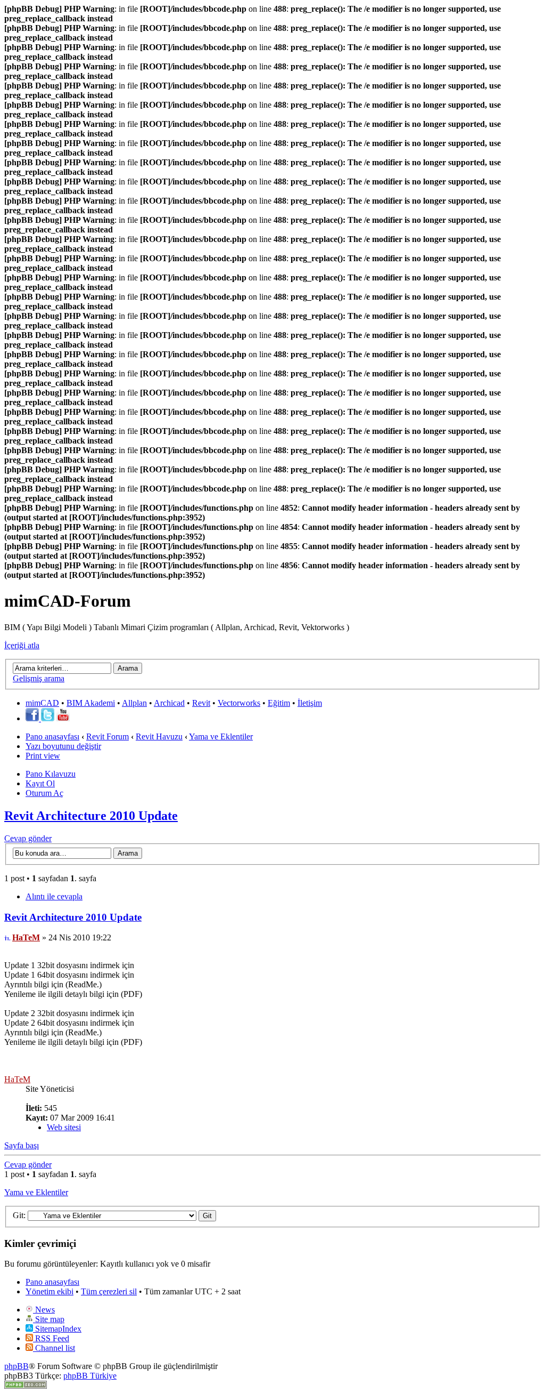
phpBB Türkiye (90, 1375)
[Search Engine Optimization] (25, 1385)
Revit (201, 702)
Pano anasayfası (52, 736)
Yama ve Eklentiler (221, 736)
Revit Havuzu (159, 736)
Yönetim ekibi (49, 1291)
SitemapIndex (57, 1328)
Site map (48, 1319)
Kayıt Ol (40, 783)
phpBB (16, 1366)
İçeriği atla (21, 645)
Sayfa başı (21, 1145)
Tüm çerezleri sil (109, 1291)
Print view (43, 755)
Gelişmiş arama (38, 678)
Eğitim (279, 702)
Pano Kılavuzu (51, 773)
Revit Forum (107, 736)
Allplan (134, 702)
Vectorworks (239, 702)
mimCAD (42, 702)
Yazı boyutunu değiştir (63, 746)
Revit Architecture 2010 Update (91, 816)
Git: (19, 1215)
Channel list (54, 1347)
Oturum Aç (44, 793)
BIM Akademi (91, 702)
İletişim (310, 702)
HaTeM (26, 937)
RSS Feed (51, 1338)
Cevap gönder (28, 838)
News (44, 1309)
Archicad (169, 702)
